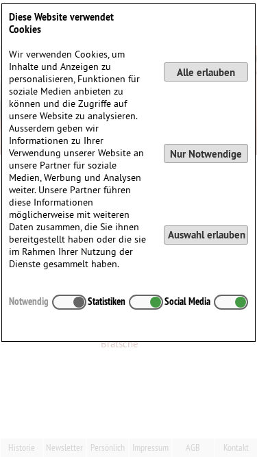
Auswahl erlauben (206, 234)
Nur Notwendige (206, 153)
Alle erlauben (206, 72)
